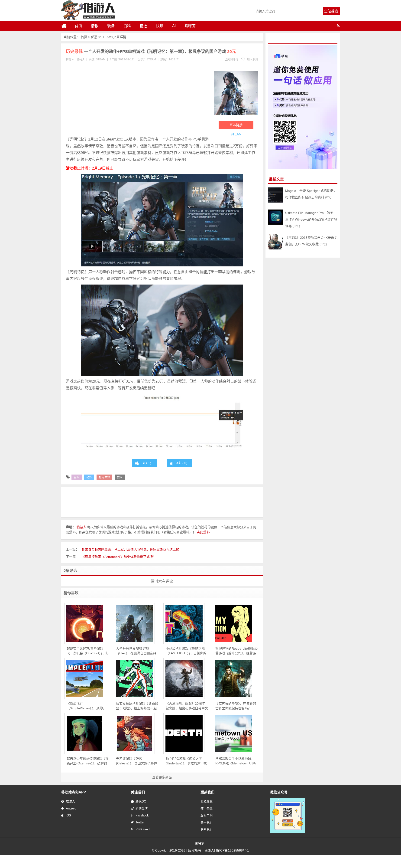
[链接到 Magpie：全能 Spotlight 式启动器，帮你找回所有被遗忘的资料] (275, 201)
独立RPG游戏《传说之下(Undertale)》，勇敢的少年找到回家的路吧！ (186, 761)
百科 (127, 26)
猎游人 (70, 801)
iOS (68, 815)
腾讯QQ (141, 801)
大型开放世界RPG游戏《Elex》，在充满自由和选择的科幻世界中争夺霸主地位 (136, 651)
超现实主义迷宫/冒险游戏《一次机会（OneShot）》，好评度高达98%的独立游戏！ (88, 651)
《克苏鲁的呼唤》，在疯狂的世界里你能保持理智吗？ (235, 706)
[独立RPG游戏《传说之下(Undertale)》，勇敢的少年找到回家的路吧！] (184, 733)
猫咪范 (190, 26)
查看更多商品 (162, 777)
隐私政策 (206, 801)
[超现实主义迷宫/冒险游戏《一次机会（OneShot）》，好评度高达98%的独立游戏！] (85, 623)
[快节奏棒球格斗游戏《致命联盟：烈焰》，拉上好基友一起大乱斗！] (134, 678)
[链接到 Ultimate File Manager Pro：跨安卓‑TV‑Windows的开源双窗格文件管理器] (275, 223)
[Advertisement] (137, 101)
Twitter (140, 822)
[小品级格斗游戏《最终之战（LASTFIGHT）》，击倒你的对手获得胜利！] (184, 623)
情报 (94, 26)
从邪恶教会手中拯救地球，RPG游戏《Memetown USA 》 (235, 761)
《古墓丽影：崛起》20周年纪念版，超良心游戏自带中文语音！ (187, 706)
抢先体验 (104, 477)
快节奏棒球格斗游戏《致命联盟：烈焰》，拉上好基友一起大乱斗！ (137, 706)
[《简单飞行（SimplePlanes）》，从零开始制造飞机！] (85, 678)
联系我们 (206, 829)
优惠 (94, 37)
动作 (89, 477)
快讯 (159, 26)
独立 (120, 477)
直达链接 (236, 125)
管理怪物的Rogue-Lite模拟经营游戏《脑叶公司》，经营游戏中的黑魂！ (236, 651)
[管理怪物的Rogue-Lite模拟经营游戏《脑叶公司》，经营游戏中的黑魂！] (233, 623)
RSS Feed (142, 829)
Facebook (142, 815)
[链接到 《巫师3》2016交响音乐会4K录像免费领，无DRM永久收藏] (275, 248)
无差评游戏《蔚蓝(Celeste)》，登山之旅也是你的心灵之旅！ (136, 761)
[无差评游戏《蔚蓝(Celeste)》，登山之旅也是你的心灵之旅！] (134, 733)
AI (174, 26)
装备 (111, 26)
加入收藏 (252, 59)
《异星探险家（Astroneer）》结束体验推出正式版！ (119, 557)
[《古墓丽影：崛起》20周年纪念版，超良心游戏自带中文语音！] (184, 678)
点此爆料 (203, 532)
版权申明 (206, 815)
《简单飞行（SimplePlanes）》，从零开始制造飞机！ (86, 706)
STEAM (105, 37)
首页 (78, 26)
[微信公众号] (287, 832)
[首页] (66, 26)
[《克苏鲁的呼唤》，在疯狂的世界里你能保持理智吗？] (233, 678)
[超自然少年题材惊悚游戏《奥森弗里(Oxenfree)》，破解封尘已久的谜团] (85, 733)
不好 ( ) (181, 463)
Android (71, 808)
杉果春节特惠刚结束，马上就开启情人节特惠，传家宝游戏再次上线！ (132, 549)
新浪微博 (142, 808)
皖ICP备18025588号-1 (232, 850)
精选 (143, 26)
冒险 (76, 477)
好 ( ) (147, 463)
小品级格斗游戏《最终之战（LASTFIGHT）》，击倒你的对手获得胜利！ (186, 651)
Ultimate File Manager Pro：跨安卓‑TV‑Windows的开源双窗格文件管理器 (311, 219)
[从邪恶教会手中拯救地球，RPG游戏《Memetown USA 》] (233, 733)
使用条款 (206, 808)
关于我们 (206, 822)
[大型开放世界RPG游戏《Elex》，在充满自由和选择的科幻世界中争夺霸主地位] (134, 623)
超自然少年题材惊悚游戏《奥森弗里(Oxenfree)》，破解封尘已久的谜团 (88, 761)
